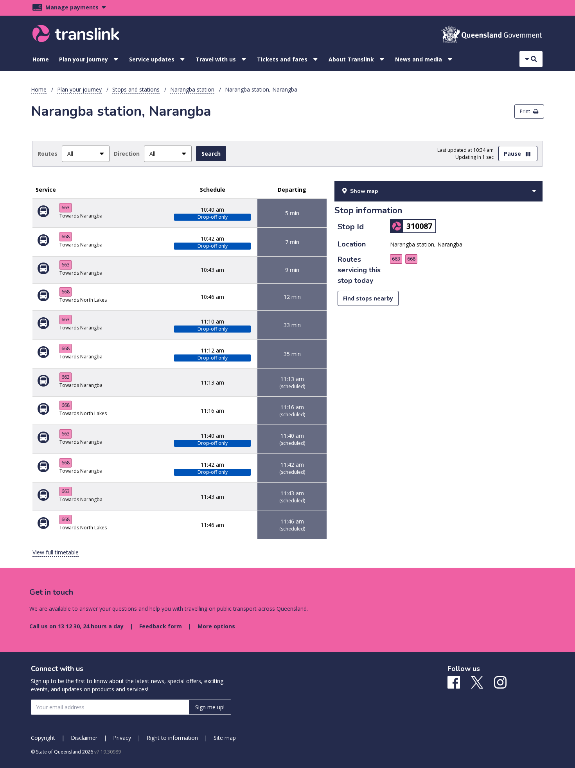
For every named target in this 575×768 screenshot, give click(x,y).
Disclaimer (84, 737)
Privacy (122, 737)
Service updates (151, 59)
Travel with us (216, 59)
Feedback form (160, 626)
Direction (127, 153)
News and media (418, 59)
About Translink (351, 59)
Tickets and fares (282, 59)
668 (65, 236)
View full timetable (55, 552)
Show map (364, 191)
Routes (48, 153)
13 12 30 (69, 626)
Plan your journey (83, 59)
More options (216, 626)
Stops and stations (136, 89)
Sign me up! (210, 707)
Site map (225, 737)
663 (65, 207)
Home (40, 59)
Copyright (43, 737)
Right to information (172, 737)
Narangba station (192, 89)
